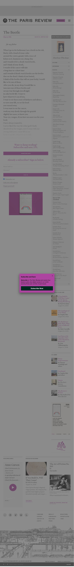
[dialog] (37, 283)
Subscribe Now (37, 288)
